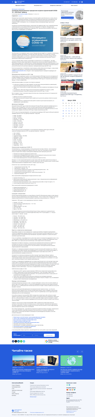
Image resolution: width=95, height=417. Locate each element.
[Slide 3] (73, 19)
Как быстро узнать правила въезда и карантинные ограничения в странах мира (71, 371)
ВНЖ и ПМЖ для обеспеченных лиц (37, 394)
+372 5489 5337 (66, 2)
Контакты (14, 395)
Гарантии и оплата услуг (17, 390)
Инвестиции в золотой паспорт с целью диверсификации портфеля (29, 317)
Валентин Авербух (24, 14)
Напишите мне (49, 335)
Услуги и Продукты (16, 385)
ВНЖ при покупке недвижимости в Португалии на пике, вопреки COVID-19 (23, 371)
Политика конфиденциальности (37, 412)
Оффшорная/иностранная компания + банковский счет (41, 389)
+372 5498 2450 (74, 2)
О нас (13, 388)
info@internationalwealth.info (18, 70)
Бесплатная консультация (67, 17)
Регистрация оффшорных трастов (37, 391)
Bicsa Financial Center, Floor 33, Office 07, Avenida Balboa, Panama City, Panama (74, 401)
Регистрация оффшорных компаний (38, 387)
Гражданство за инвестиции (55, 5)
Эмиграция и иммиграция (18, 9)
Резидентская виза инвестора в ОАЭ (22, 321)
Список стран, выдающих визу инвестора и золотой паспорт (28, 318)
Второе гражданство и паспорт (36, 393)
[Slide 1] (70, 19)
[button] (82, 352)
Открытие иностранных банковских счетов (39, 385)
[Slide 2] (72, 19)
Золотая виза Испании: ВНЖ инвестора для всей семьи (26, 322)
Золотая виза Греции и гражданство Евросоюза (25, 326)
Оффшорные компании (20, 5)
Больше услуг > (33, 396)
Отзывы (13, 392)
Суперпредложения (16, 387)
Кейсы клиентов (74, 5)
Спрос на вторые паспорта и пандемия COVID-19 (45, 370)
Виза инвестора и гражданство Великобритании (25, 319)
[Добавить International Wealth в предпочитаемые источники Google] (52, 341)
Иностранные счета (38, 5)
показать (20, 15)
